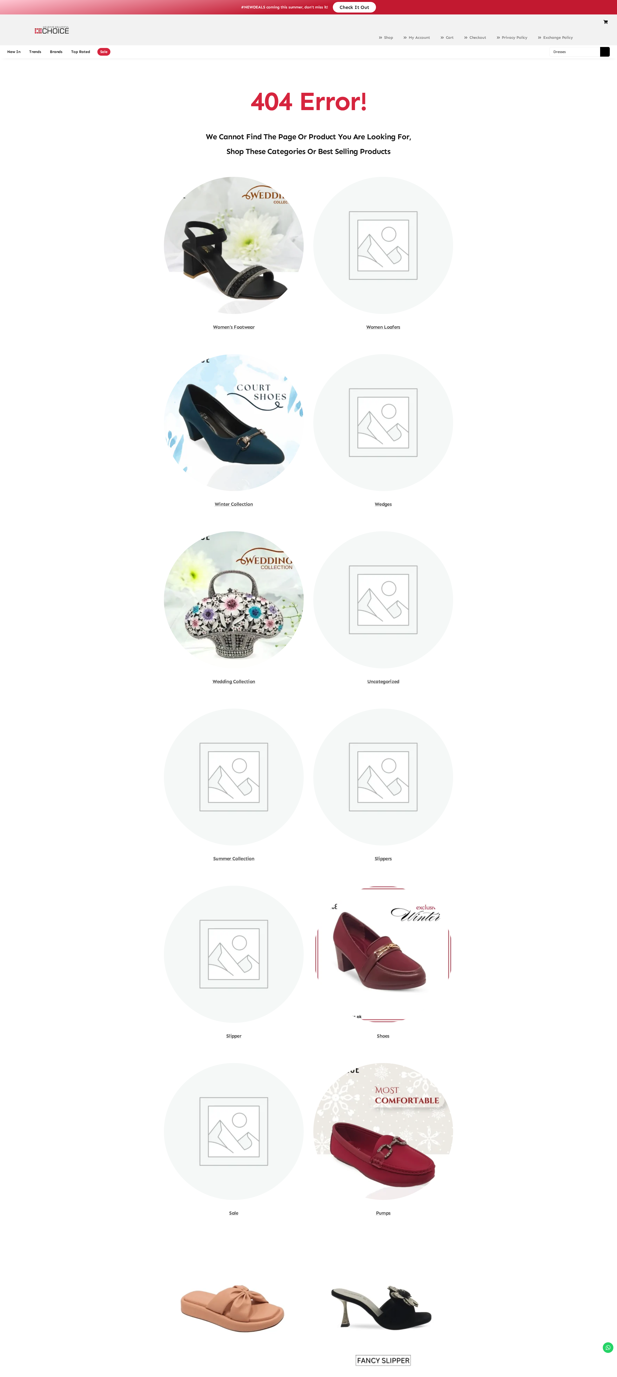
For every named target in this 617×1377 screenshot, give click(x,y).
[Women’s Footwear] (234, 179)
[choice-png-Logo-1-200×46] (52, 28)
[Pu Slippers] (234, 1242)
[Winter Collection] (234, 356)
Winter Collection (234, 504)
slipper (233, 1036)
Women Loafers (383, 327)
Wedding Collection (234, 681)
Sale (233, 1213)
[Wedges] (383, 356)
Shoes (383, 1036)
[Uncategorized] (383, 533)
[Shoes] (383, 888)
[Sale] (234, 1065)
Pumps (383, 1213)
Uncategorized (383, 681)
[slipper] (234, 888)
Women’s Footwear (234, 327)
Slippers (383, 858)
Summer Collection (233, 858)
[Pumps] (383, 1065)
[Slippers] (383, 711)
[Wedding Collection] (234, 533)
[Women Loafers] (383, 179)
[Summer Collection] (234, 711)
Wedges (383, 504)
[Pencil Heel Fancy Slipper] (383, 1242)
